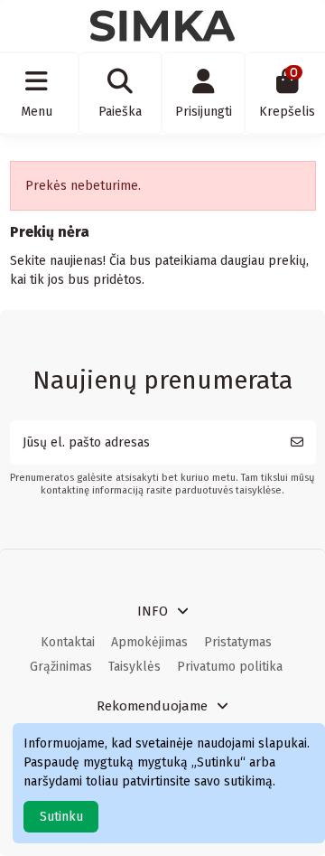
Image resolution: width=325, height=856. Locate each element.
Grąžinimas (61, 666)
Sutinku (61, 816)
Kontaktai (68, 642)
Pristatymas (238, 642)
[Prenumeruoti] (297, 442)
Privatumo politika (230, 666)
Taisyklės (134, 666)
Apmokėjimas (149, 642)
